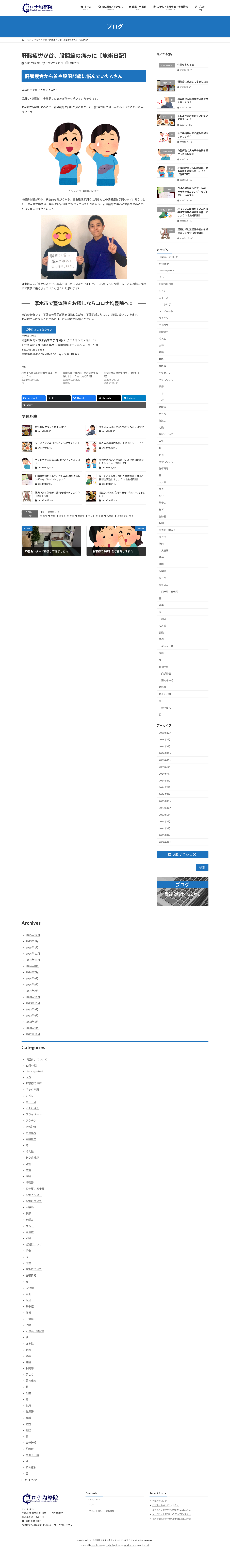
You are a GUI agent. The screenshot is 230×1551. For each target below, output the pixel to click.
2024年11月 (165, 760)
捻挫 (161, 454)
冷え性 (162, 338)
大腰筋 (164, 550)
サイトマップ (31, 1480)
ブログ (91, 1505)
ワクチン (163, 318)
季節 (161, 386)
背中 (161, 605)
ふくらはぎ (165, 304)
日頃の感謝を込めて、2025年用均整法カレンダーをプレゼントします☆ (192, 191)
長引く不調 (165, 694)
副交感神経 (167, 680)
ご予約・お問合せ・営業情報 (101, 1511)
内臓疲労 (163, 331)
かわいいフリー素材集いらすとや (84, 191)
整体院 (81, 516)
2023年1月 (164, 835)
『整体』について (168, 257)
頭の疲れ (166, 707)
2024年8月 (164, 766)
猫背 (161, 509)
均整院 (62, 516)
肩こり (162, 577)
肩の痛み (163, 584)
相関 (161, 523)
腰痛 (161, 639)
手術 (161, 441)
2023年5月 (164, 814)
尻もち (162, 413)
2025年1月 (164, 746)
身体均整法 (122, 516)
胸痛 (163, 618)
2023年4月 (164, 821)
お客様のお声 (166, 283)
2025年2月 (164, 739)
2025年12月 (165, 732)
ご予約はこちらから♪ (38, 329)
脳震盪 (162, 625)
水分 (161, 495)
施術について (166, 461)
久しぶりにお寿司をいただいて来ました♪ (57, 443)
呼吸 (161, 359)
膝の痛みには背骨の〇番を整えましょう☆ (121, 426)
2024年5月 (164, 787)
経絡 (161, 557)
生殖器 (162, 516)
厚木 (45, 516)
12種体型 (164, 263)
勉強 (161, 352)
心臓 (161, 427)
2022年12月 (165, 842)
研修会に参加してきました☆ (50, 426)
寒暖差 (162, 407)
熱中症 (162, 502)
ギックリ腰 (167, 646)
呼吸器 (162, 365)
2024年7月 (164, 773)
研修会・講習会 (167, 529)
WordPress (97, 1545)
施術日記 (163, 468)
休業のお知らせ (185, 64)
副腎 (161, 345)
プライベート (166, 311)
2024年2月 (164, 794)
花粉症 (162, 687)
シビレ (162, 290)
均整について (166, 379)
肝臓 (42, 512)
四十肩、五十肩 (169, 591)
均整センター (166, 372)
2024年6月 (164, 780)
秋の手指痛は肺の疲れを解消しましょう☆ (121, 443)
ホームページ (94, 1499)
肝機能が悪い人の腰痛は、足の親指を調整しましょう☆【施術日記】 (192, 171)
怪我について (166, 434)
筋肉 (161, 543)
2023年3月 (164, 828)
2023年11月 (165, 800)
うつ (161, 277)
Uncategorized (166, 270)
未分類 (162, 482)
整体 (72, 516)
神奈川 (91, 516)
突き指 (162, 536)
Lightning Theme (114, 1545)
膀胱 (161, 653)
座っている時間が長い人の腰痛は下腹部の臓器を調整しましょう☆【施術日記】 (192, 212)
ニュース (163, 297)
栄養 (161, 489)
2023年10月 (165, 807)
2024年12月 (165, 753)
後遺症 (162, 420)
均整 (53, 516)
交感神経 (166, 673)
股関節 (51, 512)
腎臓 (161, 632)
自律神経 (163, 666)
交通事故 (163, 325)
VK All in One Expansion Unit (137, 1545)
